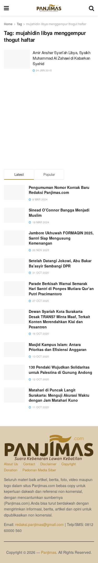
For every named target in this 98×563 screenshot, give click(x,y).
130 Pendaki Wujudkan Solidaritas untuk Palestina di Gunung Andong (60, 369)
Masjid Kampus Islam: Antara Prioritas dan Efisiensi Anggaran (58, 347)
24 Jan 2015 (43, 70)
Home (8, 24)
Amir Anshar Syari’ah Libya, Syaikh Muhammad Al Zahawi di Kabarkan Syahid (61, 58)
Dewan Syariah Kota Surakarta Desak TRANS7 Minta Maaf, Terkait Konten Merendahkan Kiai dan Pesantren (59, 319)
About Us (11, 463)
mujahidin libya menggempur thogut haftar (56, 24)
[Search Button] (91, 8)
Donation (10, 469)
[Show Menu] (6, 8)
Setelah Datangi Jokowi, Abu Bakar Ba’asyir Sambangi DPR (60, 263)
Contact (29, 463)
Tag (19, 24)
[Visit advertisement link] (49, 122)
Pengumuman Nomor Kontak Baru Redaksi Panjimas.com (59, 190)
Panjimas (48, 552)
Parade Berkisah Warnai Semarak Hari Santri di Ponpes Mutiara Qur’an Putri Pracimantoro (61, 288)
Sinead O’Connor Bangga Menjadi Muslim (59, 212)
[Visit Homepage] (49, 8)
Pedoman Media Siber (39, 469)
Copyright (68, 463)
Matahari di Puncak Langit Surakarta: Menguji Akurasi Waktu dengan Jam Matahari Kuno (59, 395)
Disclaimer (48, 463)
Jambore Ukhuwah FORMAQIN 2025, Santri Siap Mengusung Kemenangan (61, 238)
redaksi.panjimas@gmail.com (39, 524)
